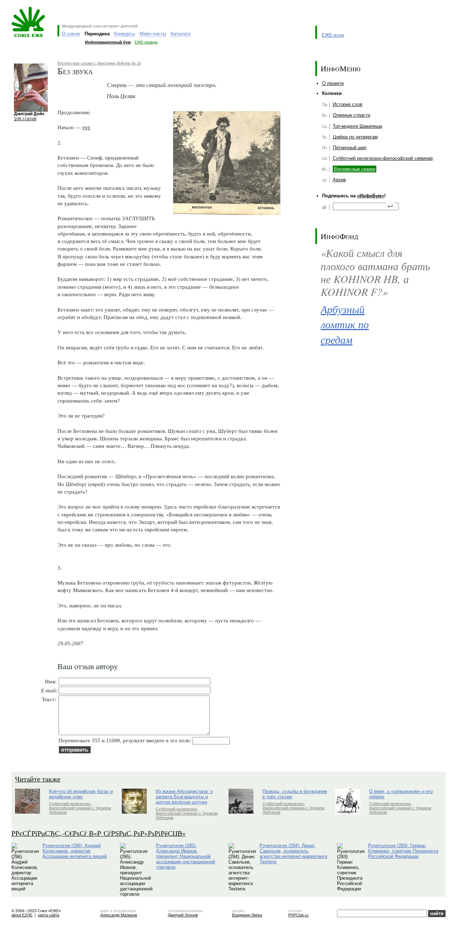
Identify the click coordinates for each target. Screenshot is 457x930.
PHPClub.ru (298, 915)
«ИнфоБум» (370, 195)
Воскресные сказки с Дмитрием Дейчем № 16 (99, 63)
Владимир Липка (247, 915)
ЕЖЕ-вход (333, 35)
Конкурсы (124, 33)
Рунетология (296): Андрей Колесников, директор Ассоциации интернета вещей (74, 851)
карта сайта (48, 915)
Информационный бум (108, 42)
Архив (339, 179)
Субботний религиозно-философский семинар (383, 158)
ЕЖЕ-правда (146, 42)
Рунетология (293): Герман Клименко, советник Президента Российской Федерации (403, 851)
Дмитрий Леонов (183, 915)
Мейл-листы (153, 33)
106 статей (25, 118)
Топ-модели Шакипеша (357, 126)
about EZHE (21, 915)
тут (86, 127)
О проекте (333, 83)
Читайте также (37, 779)
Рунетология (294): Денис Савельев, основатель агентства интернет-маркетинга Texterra (293, 853)
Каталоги (180, 33)
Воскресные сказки (354, 169)
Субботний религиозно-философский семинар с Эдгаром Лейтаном (80, 808)
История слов (347, 104)
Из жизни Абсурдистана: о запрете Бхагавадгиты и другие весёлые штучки (184, 797)
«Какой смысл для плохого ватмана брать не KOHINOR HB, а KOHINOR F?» (375, 272)
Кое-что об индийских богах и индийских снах (81, 794)
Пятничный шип (349, 147)
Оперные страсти (351, 115)
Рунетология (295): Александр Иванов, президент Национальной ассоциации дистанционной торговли (185, 856)
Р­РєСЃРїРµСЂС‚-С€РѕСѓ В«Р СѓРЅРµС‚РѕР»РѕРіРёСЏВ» (98, 833)
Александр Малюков (118, 915)
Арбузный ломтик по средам (345, 324)
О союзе (71, 33)
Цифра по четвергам (355, 137)
